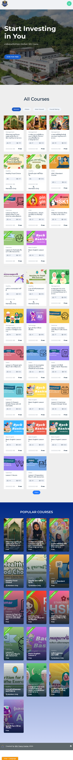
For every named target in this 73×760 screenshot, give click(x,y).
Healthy (8, 171)
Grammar (9, 210)
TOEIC (8, 362)
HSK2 (53, 171)
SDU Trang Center (22, 746)
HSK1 (30, 210)
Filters (36, 492)
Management (10, 132)
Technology (32, 325)
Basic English (32, 247)
